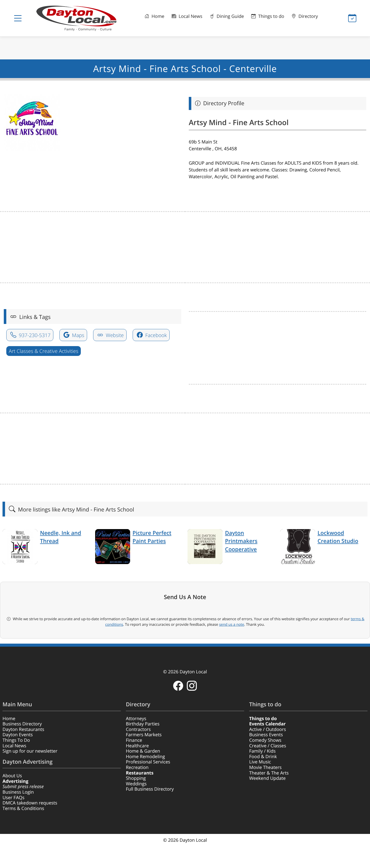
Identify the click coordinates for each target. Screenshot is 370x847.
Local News (189, 16)
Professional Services (148, 762)
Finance (134, 740)
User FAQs (13, 798)
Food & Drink (263, 757)
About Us (12, 776)
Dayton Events (18, 735)
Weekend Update (267, 778)
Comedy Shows (265, 740)
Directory (307, 16)
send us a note (231, 624)
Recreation (137, 767)
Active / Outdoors (267, 729)
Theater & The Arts (269, 773)
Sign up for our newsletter (30, 751)
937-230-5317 (34, 335)
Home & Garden (143, 751)
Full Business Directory (150, 789)
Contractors (138, 729)
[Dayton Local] (78, 18)
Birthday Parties (143, 724)
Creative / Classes (267, 746)
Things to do (270, 16)
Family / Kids (262, 751)
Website (114, 335)
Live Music (260, 762)
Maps (77, 335)
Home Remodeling (145, 757)
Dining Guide (229, 16)
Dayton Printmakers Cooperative (241, 541)
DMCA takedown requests (30, 803)
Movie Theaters (265, 767)
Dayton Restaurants (23, 729)
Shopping (136, 778)
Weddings (136, 784)
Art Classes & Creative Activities (43, 351)
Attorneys (136, 719)
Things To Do (16, 740)
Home (157, 16)
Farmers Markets (144, 735)
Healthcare (137, 746)
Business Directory (22, 724)
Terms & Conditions (23, 808)
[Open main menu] (17, 18)
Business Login (18, 792)
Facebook (155, 335)
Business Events (266, 735)
